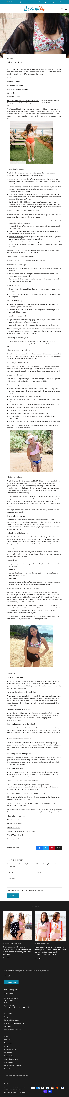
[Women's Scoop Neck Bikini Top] (31, 142)
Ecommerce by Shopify (18, 1092)
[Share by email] (58, 848)
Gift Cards (7, 1027)
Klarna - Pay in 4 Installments (14, 1023)
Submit (13, 895)
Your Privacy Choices (11, 1059)
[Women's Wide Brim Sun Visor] (31, 451)
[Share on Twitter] (46, 848)
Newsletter (8, 1053)
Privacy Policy (47, 864)
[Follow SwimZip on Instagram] (14, 1007)
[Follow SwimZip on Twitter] (10, 1007)
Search (6, 1036)
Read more (6, 958)
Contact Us (8, 1043)
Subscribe (11, 982)
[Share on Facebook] (39, 848)
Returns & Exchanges (11, 1020)
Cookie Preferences (10, 1069)
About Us (7, 1040)
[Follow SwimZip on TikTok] (28, 1007)
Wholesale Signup (10, 1049)
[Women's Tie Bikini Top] (31, 646)
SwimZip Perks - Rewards (12, 1066)
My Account (8, 1014)
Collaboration (8, 1062)
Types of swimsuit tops (42, 943)
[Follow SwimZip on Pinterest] (19, 1007)
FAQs (6, 1046)
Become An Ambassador (12, 1030)
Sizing (6, 1017)
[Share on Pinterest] (52, 848)
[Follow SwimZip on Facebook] (5, 1007)
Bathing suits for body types (12, 943)
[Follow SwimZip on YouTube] (24, 1007)
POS (5, 1092)
